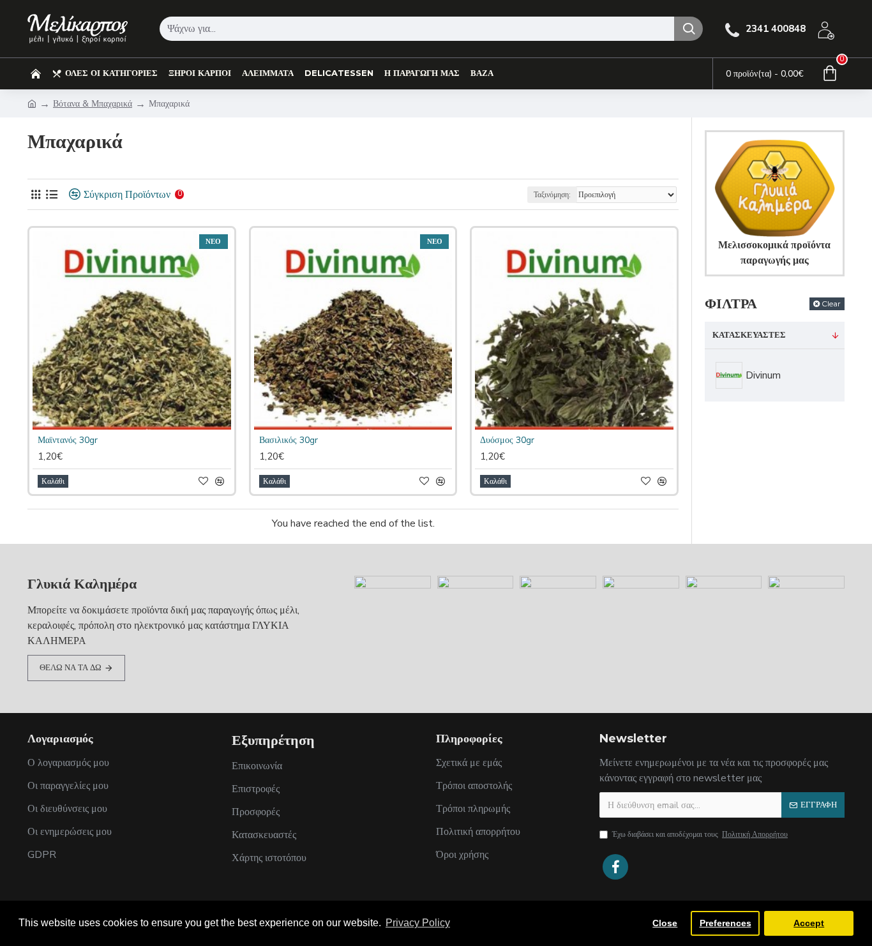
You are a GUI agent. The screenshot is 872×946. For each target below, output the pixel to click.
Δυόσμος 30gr (507, 440)
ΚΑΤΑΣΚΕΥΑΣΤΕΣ (749, 335)
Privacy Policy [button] (418, 922)
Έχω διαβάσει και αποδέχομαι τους (700, 834)
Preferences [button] (725, 923)
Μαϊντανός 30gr (68, 440)
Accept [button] (808, 923)
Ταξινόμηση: (552, 195)
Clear (831, 303)
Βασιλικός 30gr (288, 440)
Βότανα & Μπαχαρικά (92, 104)
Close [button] (664, 923)
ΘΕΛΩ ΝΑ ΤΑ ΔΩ (70, 667)
